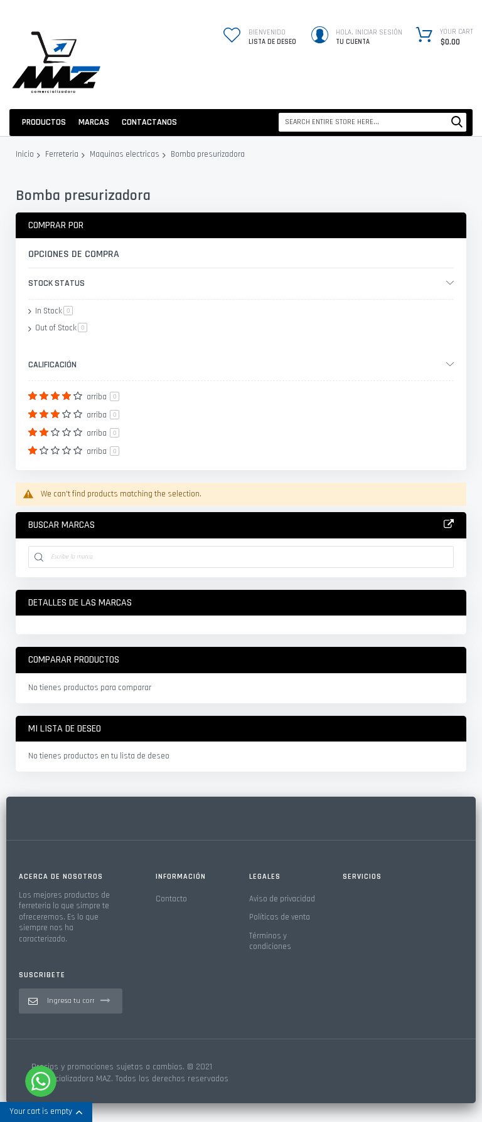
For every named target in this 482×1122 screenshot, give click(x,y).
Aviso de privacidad (282, 899)
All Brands (449, 525)
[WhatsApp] (40, 1081)
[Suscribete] (105, 1000)
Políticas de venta (279, 917)
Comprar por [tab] (55, 225)
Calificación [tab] (52, 364)
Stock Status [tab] (56, 283)
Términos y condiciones (270, 941)
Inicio (25, 155)
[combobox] (372, 122)
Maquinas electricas (124, 155)
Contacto (171, 899)
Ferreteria (61, 155)
